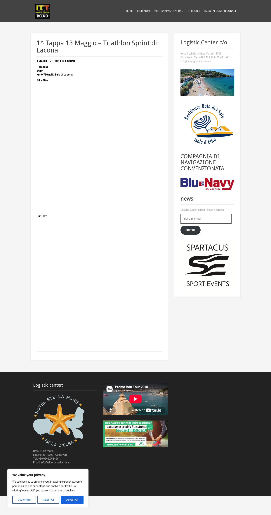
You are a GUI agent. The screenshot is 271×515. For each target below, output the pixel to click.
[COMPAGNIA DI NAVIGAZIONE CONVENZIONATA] (207, 183)
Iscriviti (190, 230)
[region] (47, 488)
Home (129, 10)
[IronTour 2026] (42, 10)
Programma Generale (169, 10)
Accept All (72, 499)
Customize (24, 499)
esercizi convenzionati (220, 10)
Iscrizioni (144, 10)
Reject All (48, 499)
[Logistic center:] (58, 421)
